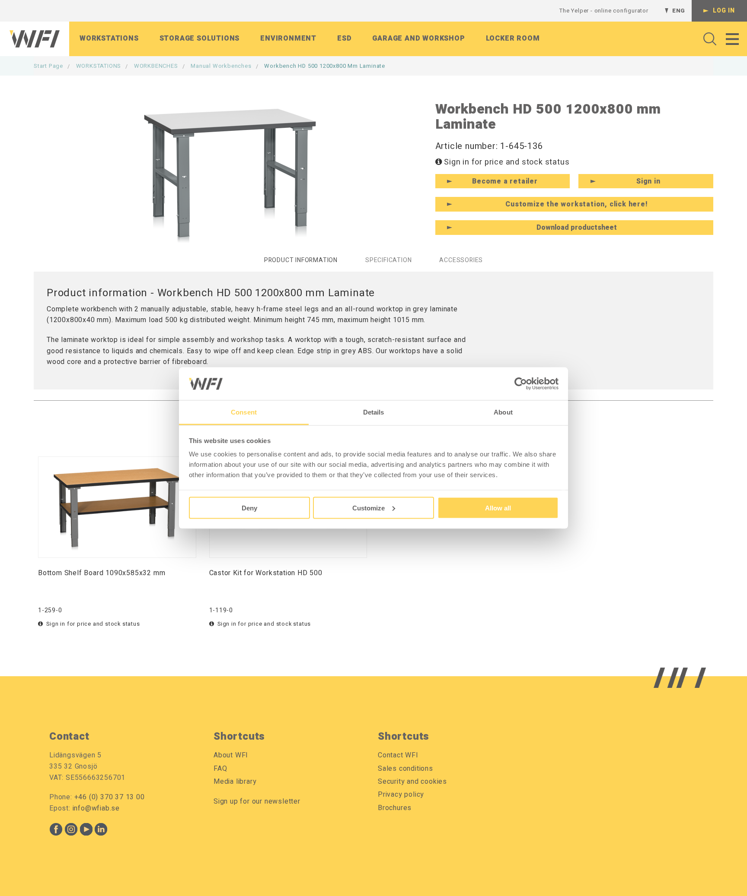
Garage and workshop (418, 38)
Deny (249, 507)
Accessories (461, 260)
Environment (288, 38)
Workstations (109, 38)
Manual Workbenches (221, 66)
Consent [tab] (244, 412)
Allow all (498, 507)
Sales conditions (405, 768)
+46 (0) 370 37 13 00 (109, 797)
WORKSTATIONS (98, 66)
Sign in (648, 181)
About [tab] (503, 412)
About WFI (231, 755)
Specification (388, 260)
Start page (48, 66)
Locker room (513, 38)
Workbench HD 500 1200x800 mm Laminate (324, 66)
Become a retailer (505, 181)
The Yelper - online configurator (603, 10)
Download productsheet (576, 227)
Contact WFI (398, 755)
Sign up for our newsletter (257, 801)
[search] (707, 39)
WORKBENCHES (156, 66)
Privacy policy (401, 794)
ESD (344, 38)
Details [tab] (373, 412)
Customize (368, 507)
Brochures (395, 808)
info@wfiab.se (96, 808)
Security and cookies (412, 781)
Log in (724, 10)
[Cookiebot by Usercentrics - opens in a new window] (521, 383)
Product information (301, 260)
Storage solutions (200, 38)
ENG (678, 10)
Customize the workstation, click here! (576, 204)
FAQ (220, 768)
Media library (235, 781)
